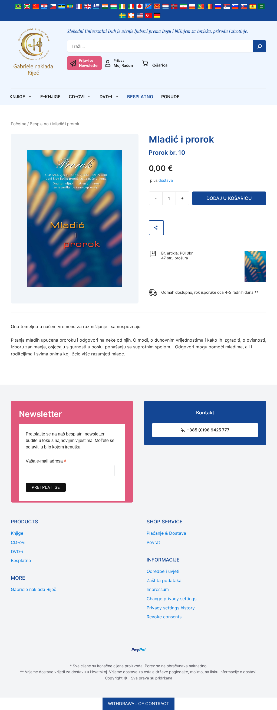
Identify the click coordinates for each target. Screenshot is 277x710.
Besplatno (140, 96)
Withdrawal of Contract (138, 703)
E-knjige (50, 96)
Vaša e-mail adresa (46, 461)
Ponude (170, 96)
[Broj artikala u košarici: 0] (144, 63)
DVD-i (106, 96)
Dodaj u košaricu (229, 198)
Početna (18, 123)
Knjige (17, 96)
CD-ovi (76, 96)
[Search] (259, 46)
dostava (166, 180)
